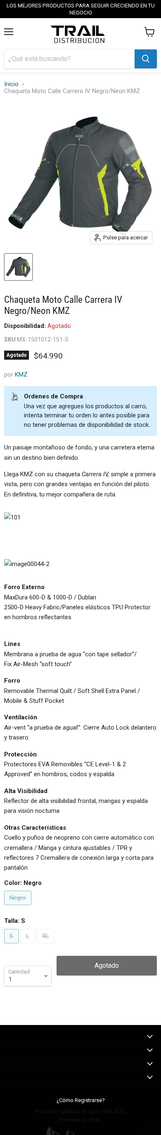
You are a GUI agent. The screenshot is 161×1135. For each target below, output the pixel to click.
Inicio (11, 84)
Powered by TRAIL (80, 1120)
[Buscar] (146, 58)
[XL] (47, 945)
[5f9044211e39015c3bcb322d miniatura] (18, 267)
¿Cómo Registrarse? (81, 1100)
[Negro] (18, 907)
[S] (12, 945)
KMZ (21, 374)
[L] (29, 945)
